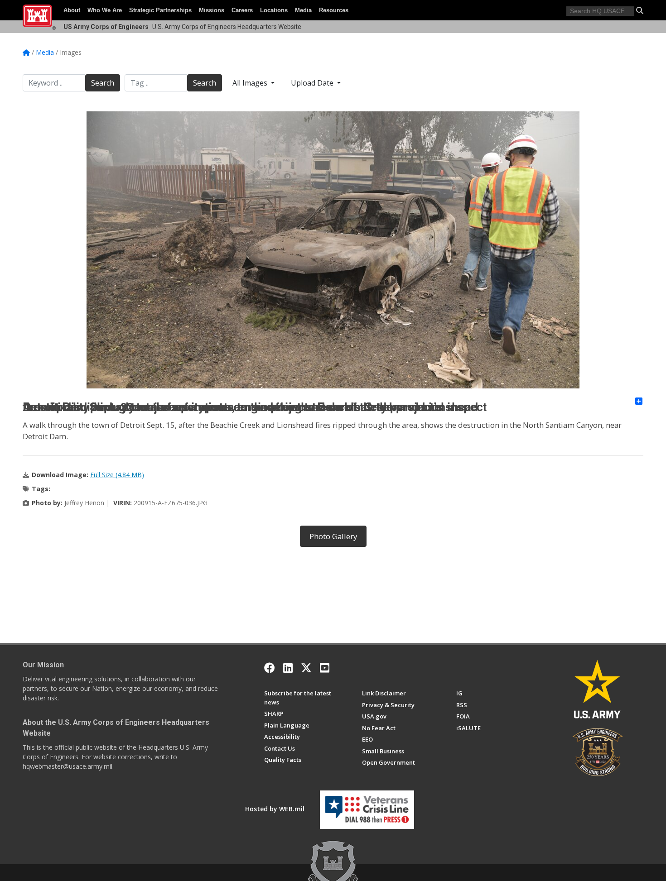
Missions (211, 10)
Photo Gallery (333, 536)
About (71, 10)
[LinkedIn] (288, 668)
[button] (639, 10)
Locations (274, 10)
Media (303, 10)
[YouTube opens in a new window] (324, 668)
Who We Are (104, 10)
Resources (333, 10)
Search (102, 83)
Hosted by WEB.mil (274, 808)
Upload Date (313, 83)
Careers (242, 10)
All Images (250, 83)
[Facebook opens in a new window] (269, 668)
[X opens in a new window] (306, 668)
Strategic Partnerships (160, 10)
